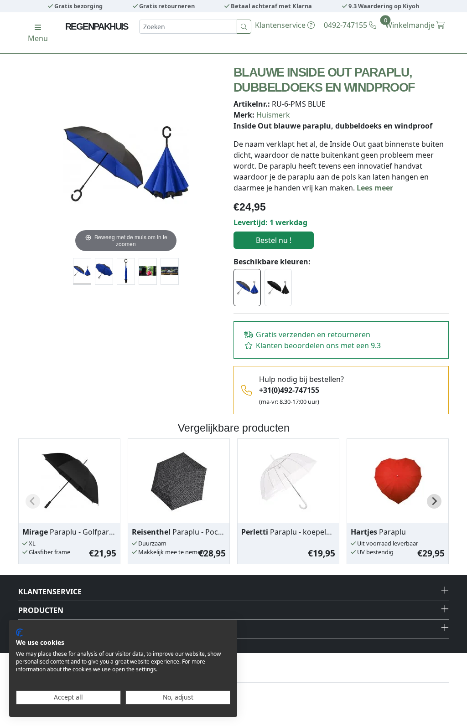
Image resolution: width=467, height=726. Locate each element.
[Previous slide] (33, 501)
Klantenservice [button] (50, 592)
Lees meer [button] (375, 188)
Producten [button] (40, 610)
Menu (38, 38)
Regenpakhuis (96, 26)
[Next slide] (434, 501)
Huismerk (273, 115)
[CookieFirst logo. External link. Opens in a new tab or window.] (19, 632)
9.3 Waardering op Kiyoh (383, 6)
